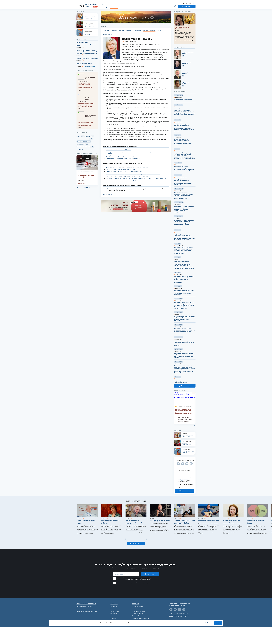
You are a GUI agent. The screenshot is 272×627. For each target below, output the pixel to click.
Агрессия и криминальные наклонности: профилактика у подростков (134, 522)
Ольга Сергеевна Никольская (186, 62)
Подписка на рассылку (137, 606)
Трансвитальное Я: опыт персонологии (87, 58)
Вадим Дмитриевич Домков (187, 82)
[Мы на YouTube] (186, 463)
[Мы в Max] (191, 463)
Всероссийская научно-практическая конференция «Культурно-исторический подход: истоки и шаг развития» (184, 355)
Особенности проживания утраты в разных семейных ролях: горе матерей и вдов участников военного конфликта (87, 52)
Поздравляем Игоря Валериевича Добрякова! (118, 150)
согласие (183, 480)
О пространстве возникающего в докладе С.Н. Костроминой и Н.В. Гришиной (256, 522)
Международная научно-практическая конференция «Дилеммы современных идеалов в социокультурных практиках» (184, 318)
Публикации (104, 7)
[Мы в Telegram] (178, 463)
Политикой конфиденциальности (184, 478)
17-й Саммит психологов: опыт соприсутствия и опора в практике (124, 171)
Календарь (155, 7)
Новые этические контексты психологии (84, 64)
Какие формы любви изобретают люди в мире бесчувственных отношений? (110, 522)
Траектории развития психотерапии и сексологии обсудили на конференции (127, 167)
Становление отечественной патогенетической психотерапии (123, 158)
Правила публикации (137, 613)
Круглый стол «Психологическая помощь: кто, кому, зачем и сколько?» (233, 521)
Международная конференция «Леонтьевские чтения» (182, 381)
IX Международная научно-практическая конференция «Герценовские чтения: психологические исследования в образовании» (183, 181)
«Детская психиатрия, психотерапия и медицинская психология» (125, 189)
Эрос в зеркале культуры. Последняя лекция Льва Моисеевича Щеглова (160, 521)
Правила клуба (135, 616)
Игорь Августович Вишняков (187, 72)
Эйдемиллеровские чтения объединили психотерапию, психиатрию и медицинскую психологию (133, 174)
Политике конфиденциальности (204, 622)
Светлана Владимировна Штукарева (182, 28)
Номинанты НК (161, 30)
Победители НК (137, 30)
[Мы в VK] (182, 463)
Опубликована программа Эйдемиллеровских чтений (120, 169)
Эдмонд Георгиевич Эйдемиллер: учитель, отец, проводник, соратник (125, 156)
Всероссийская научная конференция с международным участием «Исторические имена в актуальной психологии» (184, 292)
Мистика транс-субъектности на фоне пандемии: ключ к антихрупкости (208, 521)
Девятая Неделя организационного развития (183, 100)
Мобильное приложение (138, 608)
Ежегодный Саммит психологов (84, 606)
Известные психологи (149, 30)
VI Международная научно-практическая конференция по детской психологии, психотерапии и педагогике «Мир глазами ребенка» (184, 169)
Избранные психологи (125, 30)
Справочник (146, 7)
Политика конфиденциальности (140, 618)
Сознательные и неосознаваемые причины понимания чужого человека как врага (87, 522)
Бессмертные (106, 30)
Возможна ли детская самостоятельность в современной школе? (86, 44)
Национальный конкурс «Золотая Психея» (87, 611)
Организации (136, 7)
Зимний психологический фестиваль (85, 608)
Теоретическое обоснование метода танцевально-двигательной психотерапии (128, 176)
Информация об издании (138, 611)
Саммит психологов (90, 66)
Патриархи (115, 30)
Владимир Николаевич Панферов (188, 52)
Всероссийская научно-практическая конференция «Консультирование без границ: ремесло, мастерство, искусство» (184, 343)
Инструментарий (125, 7)
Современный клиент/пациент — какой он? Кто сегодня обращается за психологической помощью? (184, 522)
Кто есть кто (114, 7)
